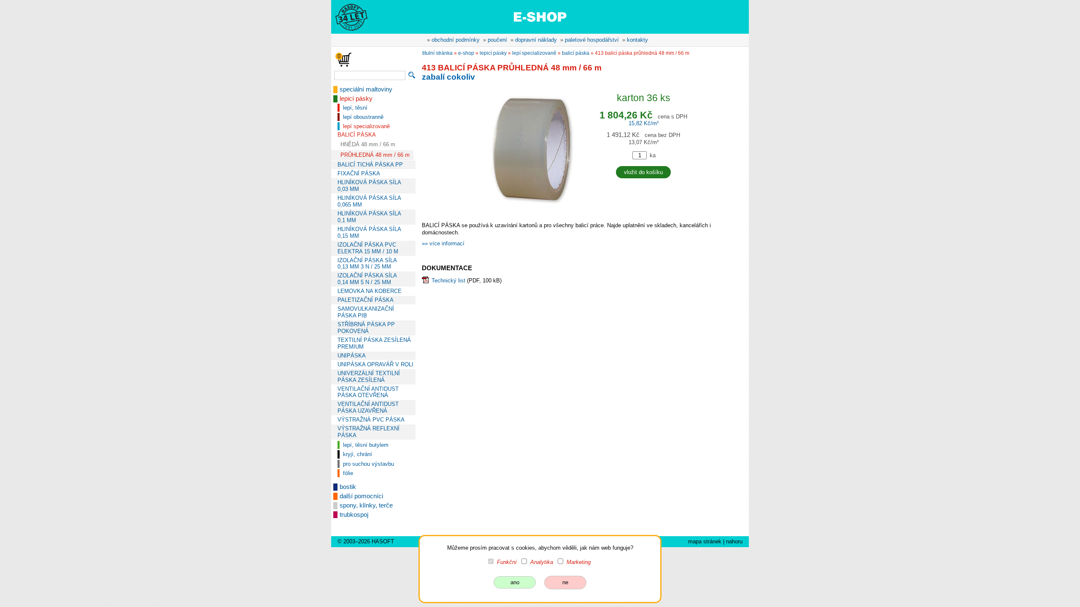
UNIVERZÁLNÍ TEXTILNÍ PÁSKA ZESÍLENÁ (369, 376)
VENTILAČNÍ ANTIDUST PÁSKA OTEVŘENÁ (368, 392)
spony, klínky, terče (366, 505)
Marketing (579, 562)
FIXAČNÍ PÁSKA (359, 173)
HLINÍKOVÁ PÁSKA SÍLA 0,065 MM (369, 201)
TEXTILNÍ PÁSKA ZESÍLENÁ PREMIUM (374, 343)
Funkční (507, 562)
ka (653, 155)
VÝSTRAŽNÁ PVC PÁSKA (371, 419)
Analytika (541, 562)
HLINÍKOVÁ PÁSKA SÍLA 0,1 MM (369, 216)
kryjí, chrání (357, 454)
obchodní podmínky (456, 40)
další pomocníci (361, 496)
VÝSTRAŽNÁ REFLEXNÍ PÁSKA (369, 431)
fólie (348, 473)
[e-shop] (540, 16)
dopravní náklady (536, 40)
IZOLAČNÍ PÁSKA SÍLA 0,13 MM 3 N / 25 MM (367, 263)
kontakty (637, 40)
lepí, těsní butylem (366, 445)
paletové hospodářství (592, 40)
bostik (348, 486)
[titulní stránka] (347, 16)
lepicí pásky (356, 98)
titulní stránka (437, 53)
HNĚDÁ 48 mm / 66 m (367, 144)
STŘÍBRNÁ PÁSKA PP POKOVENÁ (366, 327)
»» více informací (443, 243)
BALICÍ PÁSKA (357, 135)
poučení (497, 40)
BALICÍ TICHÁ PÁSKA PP (370, 164)
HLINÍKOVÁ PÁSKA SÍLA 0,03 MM (369, 185)
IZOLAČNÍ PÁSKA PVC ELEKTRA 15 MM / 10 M (368, 248)
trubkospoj (354, 514)
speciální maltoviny (366, 89)
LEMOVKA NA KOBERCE (370, 291)
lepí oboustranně (363, 117)
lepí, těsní (355, 108)
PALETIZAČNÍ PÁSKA (366, 300)
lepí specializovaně (366, 126)
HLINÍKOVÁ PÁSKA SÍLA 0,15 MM (369, 232)
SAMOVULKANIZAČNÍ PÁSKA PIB (366, 312)
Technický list (448, 280)
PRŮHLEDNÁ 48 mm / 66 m (375, 155)
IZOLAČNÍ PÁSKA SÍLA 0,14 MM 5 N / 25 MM (367, 278)
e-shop (466, 53)
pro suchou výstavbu (368, 464)
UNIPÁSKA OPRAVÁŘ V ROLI (375, 364)
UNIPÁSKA (352, 355)
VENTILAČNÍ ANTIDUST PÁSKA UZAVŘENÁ (368, 407)
